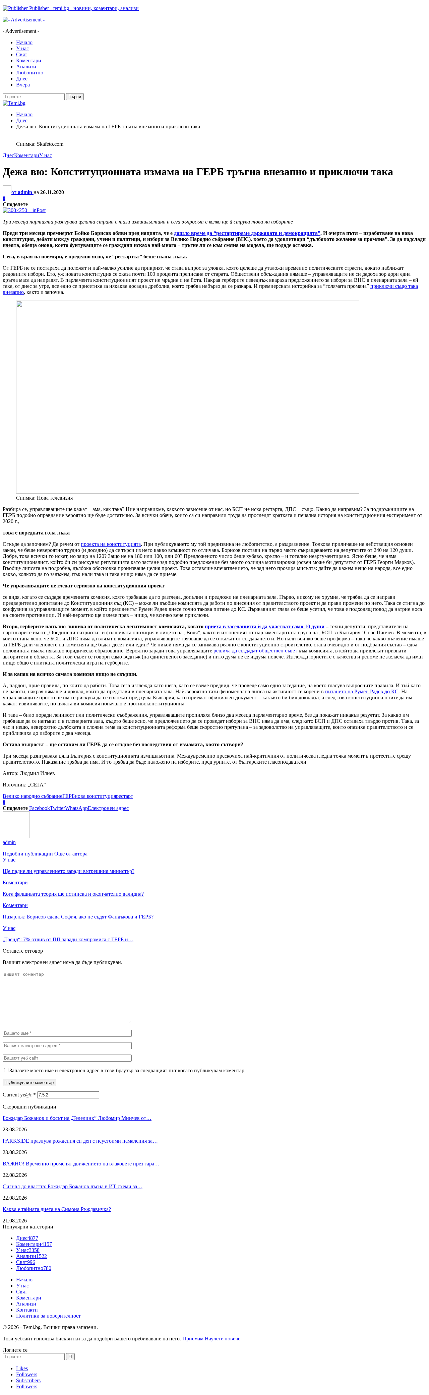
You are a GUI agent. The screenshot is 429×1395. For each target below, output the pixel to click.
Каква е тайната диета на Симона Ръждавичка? (57, 1209)
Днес (21, 78)
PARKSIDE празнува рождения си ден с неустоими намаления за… (80, 1141)
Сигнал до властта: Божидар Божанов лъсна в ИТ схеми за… (72, 1186)
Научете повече (222, 1338)
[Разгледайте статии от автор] (16, 836)
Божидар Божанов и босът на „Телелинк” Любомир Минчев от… (77, 1118)
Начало (24, 42)
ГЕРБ (68, 796)
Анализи (26, 66)
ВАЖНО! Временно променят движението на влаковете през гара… (81, 1163)
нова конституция (95, 796)
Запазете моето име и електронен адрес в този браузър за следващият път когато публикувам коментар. (127, 1070)
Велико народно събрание (32, 796)
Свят (21, 54)
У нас (22, 48)
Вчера (23, 84)
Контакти (27, 1310)
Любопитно (29, 72)
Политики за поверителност (48, 1316)
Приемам (192, 1338)
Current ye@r (19, 1094)
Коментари (28, 60)
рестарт (124, 796)
